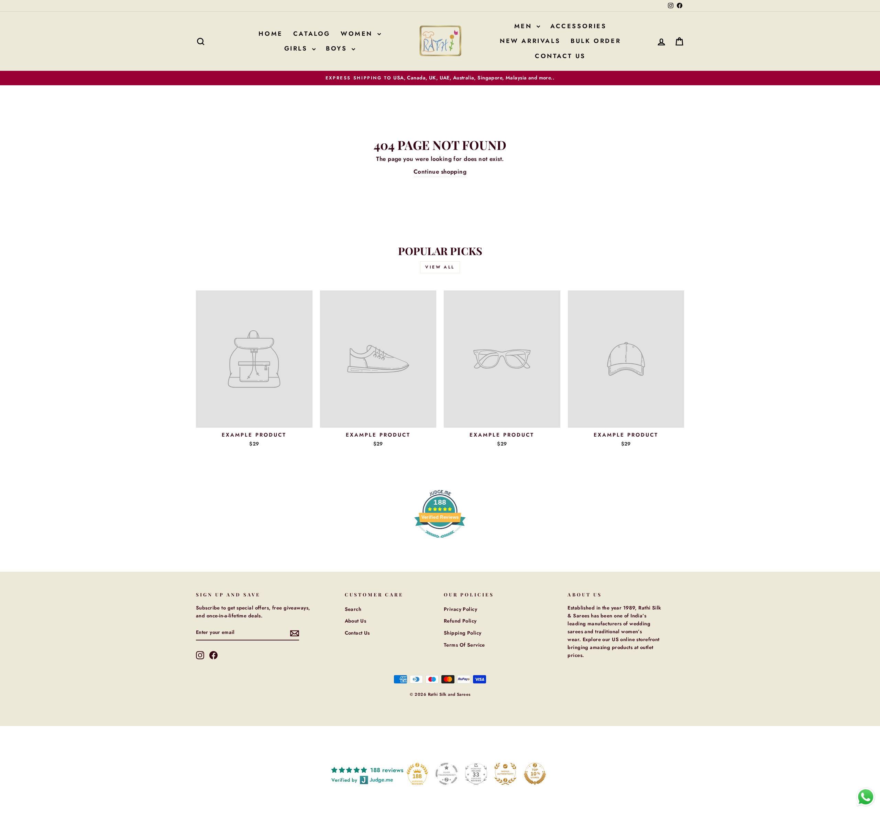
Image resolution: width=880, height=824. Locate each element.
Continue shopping (440, 171)
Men (524, 26)
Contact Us (560, 56)
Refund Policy (460, 620)
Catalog (311, 33)
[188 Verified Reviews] (440, 541)
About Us (355, 620)
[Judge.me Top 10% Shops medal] (535, 774)
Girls (297, 48)
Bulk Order (596, 40)
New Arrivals (530, 40)
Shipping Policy (462, 632)
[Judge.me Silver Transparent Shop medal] (447, 774)
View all (440, 267)
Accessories (578, 26)
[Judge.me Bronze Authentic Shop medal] (505, 774)
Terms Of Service (464, 644)
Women (358, 33)
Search (353, 609)
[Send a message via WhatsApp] (866, 797)
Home (270, 33)
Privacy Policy (460, 609)
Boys (338, 48)
